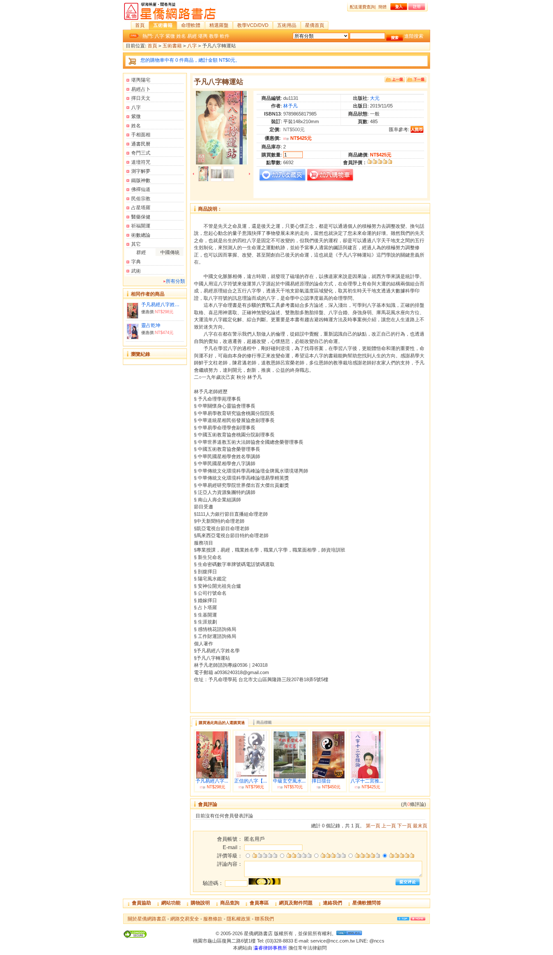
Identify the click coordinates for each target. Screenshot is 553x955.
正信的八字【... (250, 781)
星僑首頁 (314, 25)
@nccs (376, 940)
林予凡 (290, 105)
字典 (136, 261)
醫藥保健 (140, 216)
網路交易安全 (184, 918)
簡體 (382, 6)
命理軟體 (190, 25)
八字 (159, 36)
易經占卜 (140, 89)
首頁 (140, 25)
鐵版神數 (140, 180)
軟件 (224, 36)
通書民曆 (140, 144)
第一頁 (373, 825)
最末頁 (420, 825)
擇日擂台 (321, 781)
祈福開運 (140, 225)
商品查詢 (229, 902)
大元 (375, 98)
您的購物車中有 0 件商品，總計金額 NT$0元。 (190, 60)
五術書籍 (162, 25)
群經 (141, 252)
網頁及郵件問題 (296, 902)
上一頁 (388, 825)
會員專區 (259, 902)
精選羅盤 (218, 25)
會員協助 (141, 902)
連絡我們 (332, 902)
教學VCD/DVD (252, 25)
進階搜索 (413, 36)
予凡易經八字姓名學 (162, 304)
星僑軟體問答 (366, 902)
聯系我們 (264, 918)
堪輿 (203, 36)
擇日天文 (140, 98)
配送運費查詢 (362, 6)
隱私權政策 (239, 918)
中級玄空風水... (289, 781)
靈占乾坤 (150, 325)
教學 (214, 36)
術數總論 (140, 235)
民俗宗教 (140, 198)
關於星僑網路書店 (147, 918)
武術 (136, 271)
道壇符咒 (140, 162)
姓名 (181, 36)
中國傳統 (170, 252)
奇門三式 (140, 152)
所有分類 (175, 281)
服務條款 (212, 918)
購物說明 (200, 902)
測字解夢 (140, 171)
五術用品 (286, 25)
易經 (192, 36)
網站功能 (170, 902)
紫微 (170, 36)
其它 (136, 244)
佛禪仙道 (140, 189)
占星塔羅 (140, 207)
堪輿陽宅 (140, 80)
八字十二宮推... (366, 781)
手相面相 (140, 134)
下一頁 (404, 825)
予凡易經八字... (212, 781)
